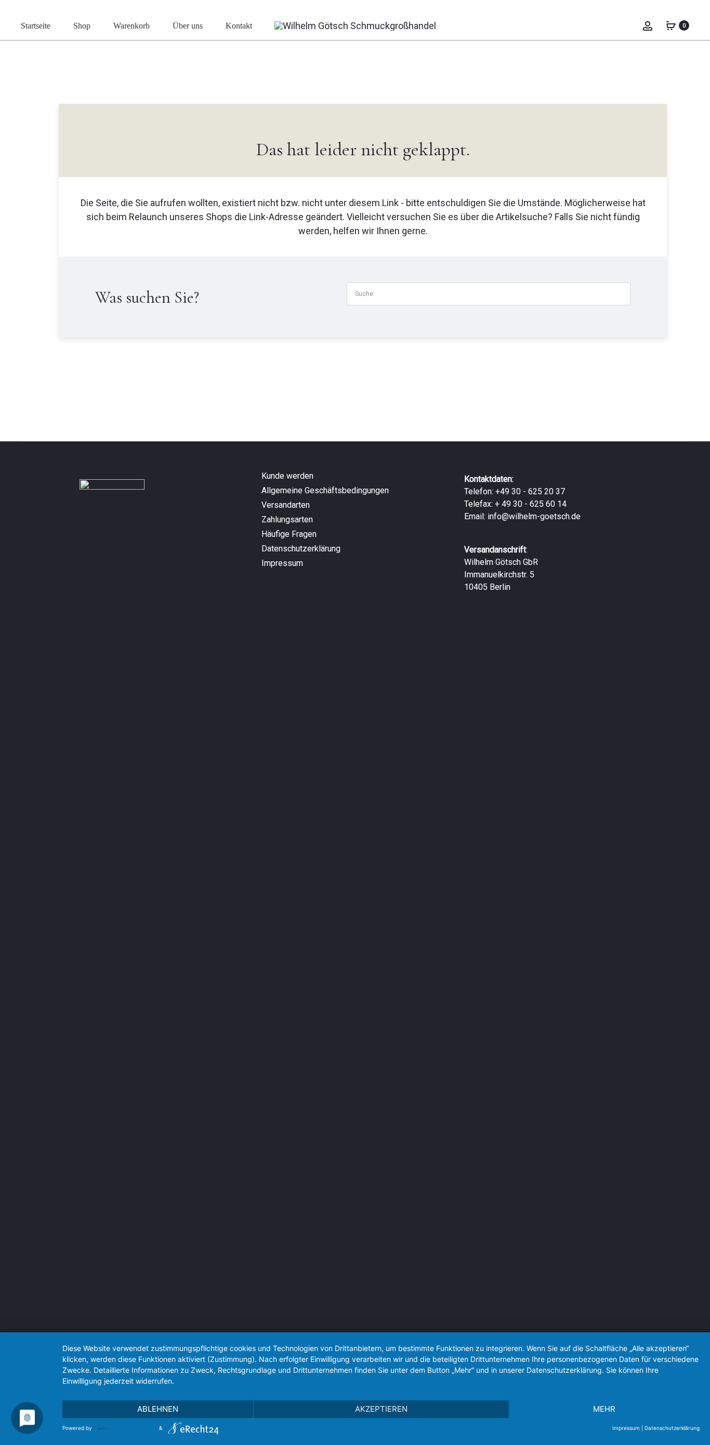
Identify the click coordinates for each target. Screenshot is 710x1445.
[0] (671, 25)
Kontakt (239, 25)
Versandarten (285, 505)
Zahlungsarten (287, 519)
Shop (81, 25)
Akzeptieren (381, 1409)
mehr (604, 1409)
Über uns (188, 25)
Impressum (282, 563)
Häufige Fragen (289, 534)
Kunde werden (287, 476)
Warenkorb (131, 25)
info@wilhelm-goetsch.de (534, 516)
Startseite (35, 25)
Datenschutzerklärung (300, 548)
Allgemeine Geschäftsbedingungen (325, 490)
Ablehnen (157, 1409)
